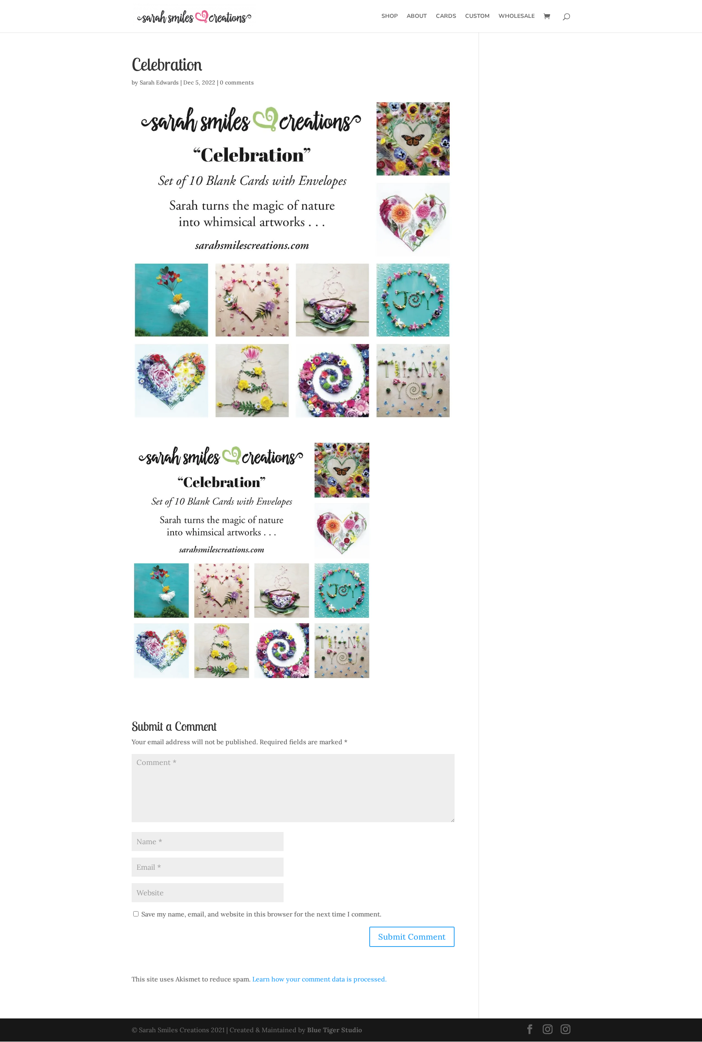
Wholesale (516, 16)
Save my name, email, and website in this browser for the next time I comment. (261, 914)
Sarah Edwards (159, 82)
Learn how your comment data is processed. (319, 979)
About (417, 16)
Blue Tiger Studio (334, 1030)
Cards (446, 16)
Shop (389, 16)
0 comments (237, 82)
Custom (477, 16)
